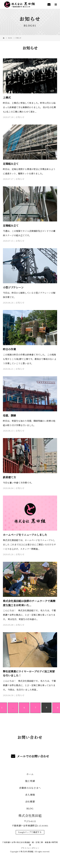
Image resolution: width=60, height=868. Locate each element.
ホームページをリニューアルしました (25, 534)
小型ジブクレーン (13, 287)
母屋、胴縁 (9, 415)
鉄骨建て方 (9, 477)
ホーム (30, 774)
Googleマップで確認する (30, 832)
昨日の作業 (9, 349)
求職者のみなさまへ (30, 788)
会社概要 (30, 801)
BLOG (30, 808)
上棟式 (7, 97)
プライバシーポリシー (30, 848)
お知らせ (20, 117)
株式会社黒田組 (30, 816)
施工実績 (30, 781)
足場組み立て (11, 163)
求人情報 (30, 795)
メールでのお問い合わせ (32, 756)
